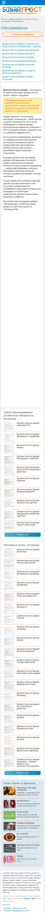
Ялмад (20, 856)
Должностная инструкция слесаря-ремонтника (28, 661)
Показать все (22, 535)
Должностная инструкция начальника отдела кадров (28, 672)
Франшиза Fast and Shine (28, 845)
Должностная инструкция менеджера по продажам (28, 435)
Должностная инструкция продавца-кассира (28, 727)
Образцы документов (17, 19)
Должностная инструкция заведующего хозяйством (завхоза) (28, 513)
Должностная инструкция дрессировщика (20, 50)
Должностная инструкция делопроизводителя (28, 490)
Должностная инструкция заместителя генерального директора (29, 469)
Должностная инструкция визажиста (18, 54)
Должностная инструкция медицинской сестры (28, 683)
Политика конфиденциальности (16, 911)
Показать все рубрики (22, 34)
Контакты (7, 908)
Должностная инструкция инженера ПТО (28, 424)
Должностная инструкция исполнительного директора (28, 706)
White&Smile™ (23, 801)
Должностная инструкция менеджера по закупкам (28, 457)
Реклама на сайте (20, 908)
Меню (9, 3)
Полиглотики (22, 812)
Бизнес (4, 19)
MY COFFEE (22, 834)
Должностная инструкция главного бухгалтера (28, 524)
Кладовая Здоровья (26, 823)
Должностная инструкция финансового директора (28, 749)
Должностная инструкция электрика (18, 57)
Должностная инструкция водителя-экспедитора (28, 501)
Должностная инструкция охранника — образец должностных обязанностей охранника (28, 762)
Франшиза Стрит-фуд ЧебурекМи (26, 789)
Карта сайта (6, 904)
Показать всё (22, 773)
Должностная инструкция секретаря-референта (28, 595)
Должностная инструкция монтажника (19, 61)
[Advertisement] (22, 309)
